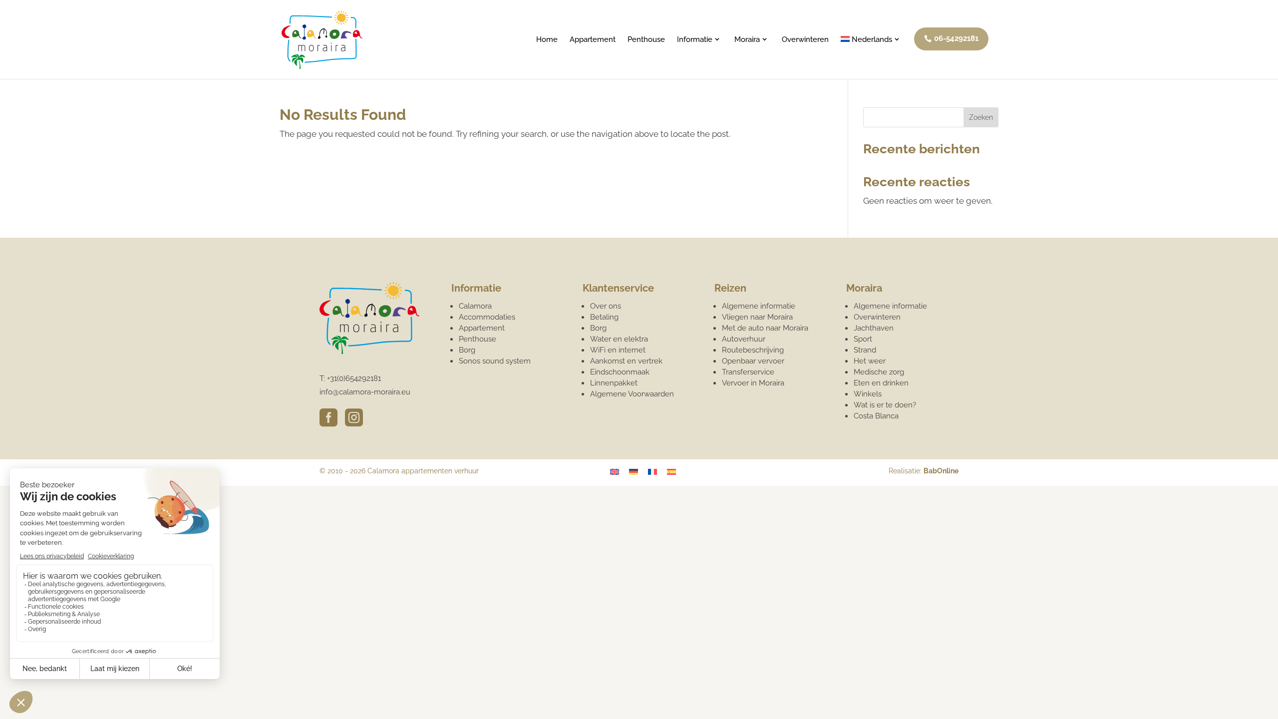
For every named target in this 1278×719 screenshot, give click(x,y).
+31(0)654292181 (354, 378)
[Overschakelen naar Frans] (652, 472)
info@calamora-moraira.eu (365, 391)
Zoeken (981, 117)
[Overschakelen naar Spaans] (671, 472)
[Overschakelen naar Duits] (633, 472)
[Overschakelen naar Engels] (614, 472)
